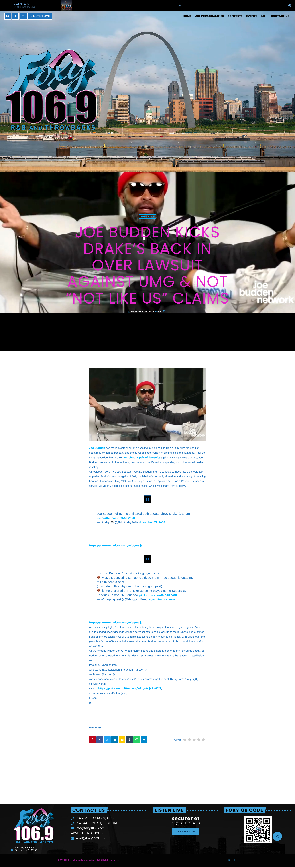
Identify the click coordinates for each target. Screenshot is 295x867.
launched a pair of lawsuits (141, 457)
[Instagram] (7, 16)
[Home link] (76, 16)
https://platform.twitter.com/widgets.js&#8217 (129, 688)
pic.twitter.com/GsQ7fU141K (158, 595)
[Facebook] (15, 16)
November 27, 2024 (152, 522)
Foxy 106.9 (147, 216)
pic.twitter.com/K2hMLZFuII (116, 518)
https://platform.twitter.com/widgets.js (115, 545)
